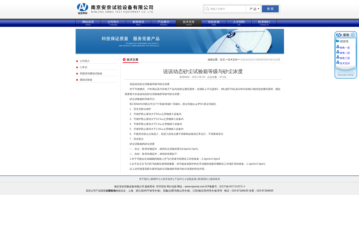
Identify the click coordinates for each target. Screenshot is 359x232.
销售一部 (345, 47)
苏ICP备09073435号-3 (232, 186)
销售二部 (345, 53)
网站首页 (88, 23)
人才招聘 (239, 23)
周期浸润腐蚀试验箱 (91, 73)
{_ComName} (136, 11)
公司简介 (113, 23)
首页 (222, 59)
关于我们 (144, 179)
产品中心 (179, 179)
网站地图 (172, 186)
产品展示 (163, 23)
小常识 (83, 67)
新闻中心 (156, 179)
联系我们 (264, 23)
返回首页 (215, 179)
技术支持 (188, 23)
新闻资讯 (138, 23)
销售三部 (345, 58)
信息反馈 (214, 23)
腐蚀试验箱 (86, 79)
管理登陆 (161, 186)
